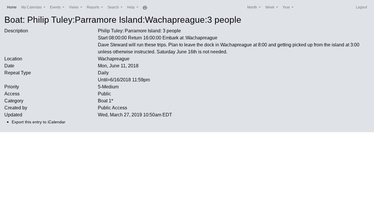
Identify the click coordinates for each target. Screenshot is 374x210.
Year (287, 7)
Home (13, 7)
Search (114, 7)
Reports (93, 7)
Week (270, 7)
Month (252, 7)
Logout (361, 7)
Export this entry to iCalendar (38, 122)
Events (56, 7)
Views (74, 7)
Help (131, 7)
